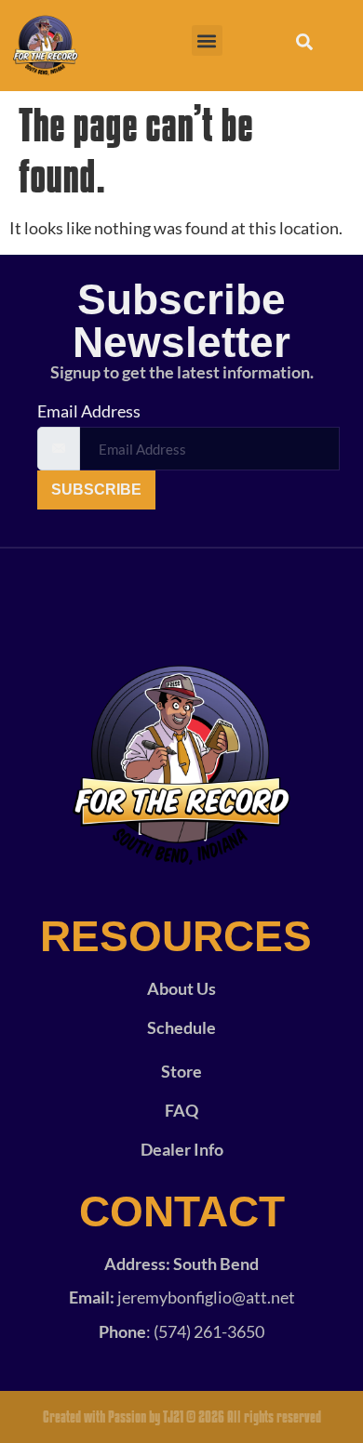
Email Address (89, 411)
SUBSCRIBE (96, 489)
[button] (207, 40)
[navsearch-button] (304, 45)
